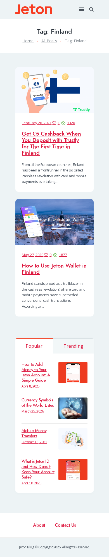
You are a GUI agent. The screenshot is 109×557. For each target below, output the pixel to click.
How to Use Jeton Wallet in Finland (54, 268)
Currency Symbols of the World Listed (38, 402)
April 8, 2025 (31, 386)
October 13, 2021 (34, 442)
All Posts (49, 40)
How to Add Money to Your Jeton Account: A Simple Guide (36, 372)
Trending (73, 346)
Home (28, 40)
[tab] (34, 346)
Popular (34, 346)
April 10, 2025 (31, 483)
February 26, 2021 (36, 122)
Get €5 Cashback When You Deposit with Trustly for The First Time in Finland (51, 143)
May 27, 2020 (32, 254)
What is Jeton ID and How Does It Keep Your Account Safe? (38, 469)
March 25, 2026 (33, 411)
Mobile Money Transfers (34, 433)
